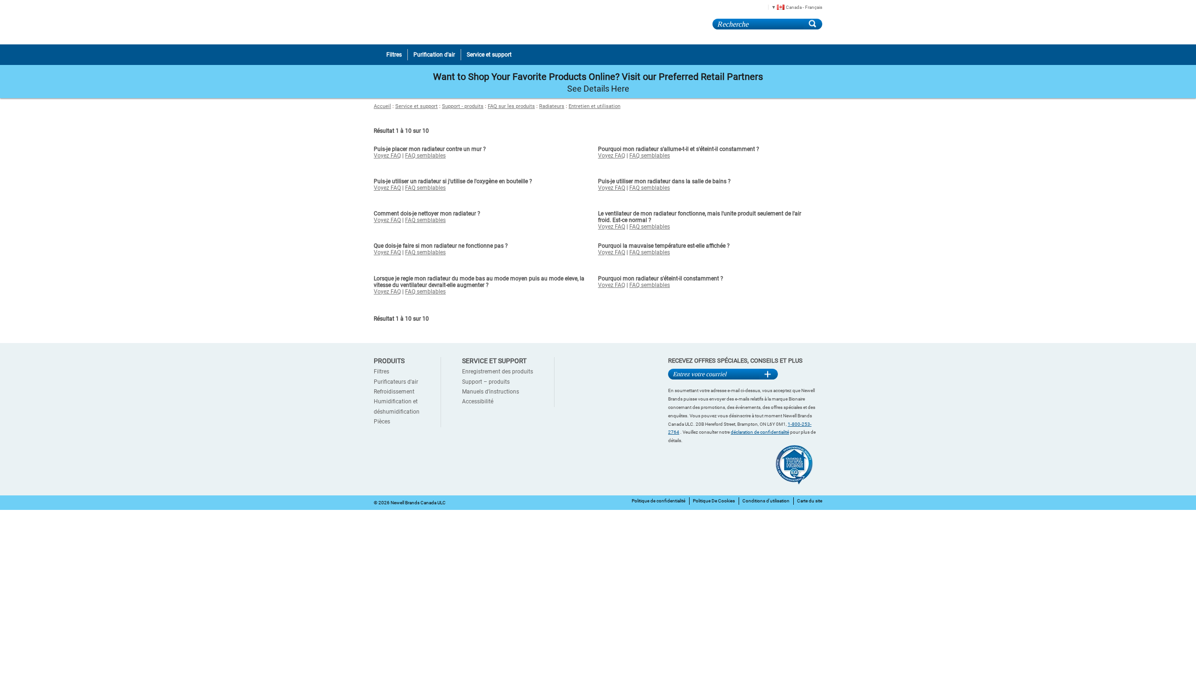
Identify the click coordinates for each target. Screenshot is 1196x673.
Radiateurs (551, 106)
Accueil (382, 106)
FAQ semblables (425, 155)
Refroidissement (394, 391)
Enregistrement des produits (497, 371)
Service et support (416, 106)
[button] (793, 7)
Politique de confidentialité (658, 500)
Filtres (381, 371)
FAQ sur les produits (511, 106)
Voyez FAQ (387, 155)
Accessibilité (477, 401)
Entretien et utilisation (594, 106)
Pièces (382, 421)
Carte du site (809, 500)
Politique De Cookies (714, 500)
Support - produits (463, 106)
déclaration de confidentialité (760, 432)
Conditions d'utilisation (766, 500)
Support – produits (486, 382)
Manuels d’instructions (490, 391)
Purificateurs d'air (396, 382)
